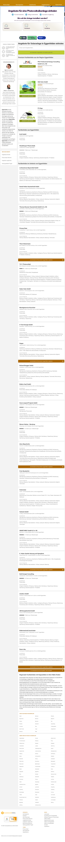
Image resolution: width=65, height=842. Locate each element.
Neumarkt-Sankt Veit (22, 797)
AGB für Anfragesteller (49, 821)
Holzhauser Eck (37, 756)
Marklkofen (37, 776)
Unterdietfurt (21, 745)
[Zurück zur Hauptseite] (11, 813)
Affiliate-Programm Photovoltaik (51, 817)
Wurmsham (53, 794)
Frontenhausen (37, 766)
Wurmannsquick (22, 740)
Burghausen (37, 792)
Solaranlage (38, 698)
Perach (20, 769)
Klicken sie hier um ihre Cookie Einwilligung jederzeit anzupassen (11, 835)
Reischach (21, 758)
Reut (20, 774)
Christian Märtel (38, 702)
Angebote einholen (6, 154)
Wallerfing (52, 789)
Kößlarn (36, 799)
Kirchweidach (53, 799)
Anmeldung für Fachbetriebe (50, 815)
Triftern (20, 794)
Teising (36, 758)
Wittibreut (21, 799)
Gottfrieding (53, 753)
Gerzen (52, 748)
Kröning (52, 792)
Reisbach (36, 743)
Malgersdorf (21, 766)
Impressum (46, 826)
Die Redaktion (26, 814)
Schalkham (37, 797)
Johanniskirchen (38, 751)
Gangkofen (21, 771)
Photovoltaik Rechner (6, 157)
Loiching (52, 779)
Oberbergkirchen (54, 751)
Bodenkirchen (53, 738)
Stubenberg (37, 781)
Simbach (36, 774)
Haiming (36, 753)
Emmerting (37, 761)
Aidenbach (37, 802)
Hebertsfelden (21, 738)
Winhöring (21, 779)
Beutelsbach (53, 761)
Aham (36, 794)
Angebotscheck (46, 4)
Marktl (20, 781)
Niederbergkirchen (38, 748)
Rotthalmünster (53, 781)
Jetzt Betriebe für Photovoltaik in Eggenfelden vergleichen (41, 259)
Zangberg (52, 743)
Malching (52, 771)
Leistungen (46, 814)
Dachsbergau (21, 792)
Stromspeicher (19, 4)
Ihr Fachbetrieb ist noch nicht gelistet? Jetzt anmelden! (41, 670)
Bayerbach (21, 802)
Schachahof (37, 769)
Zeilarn (20, 756)
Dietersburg (21, 776)
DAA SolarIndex (26, 817)
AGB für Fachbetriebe (49, 823)
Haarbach (52, 756)
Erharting (36, 740)
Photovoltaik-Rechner (27, 818)
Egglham (36, 784)
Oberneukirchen (53, 774)
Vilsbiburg (52, 766)
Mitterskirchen (21, 743)
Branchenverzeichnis (27, 823)
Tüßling (36, 779)
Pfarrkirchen (21, 761)
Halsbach (52, 776)
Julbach (36, 745)
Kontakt (46, 824)
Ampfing (52, 784)
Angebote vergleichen (6, 160)
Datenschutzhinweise (49, 820)
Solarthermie (32, 4)
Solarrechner (58, 4)
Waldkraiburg (53, 797)
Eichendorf (37, 789)
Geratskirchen (21, 751)
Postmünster (21, 748)
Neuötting (21, 789)
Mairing (52, 802)
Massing (20, 753)
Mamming (52, 745)
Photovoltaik (6, 4)
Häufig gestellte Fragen (7, 163)
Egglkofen (37, 771)
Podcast (24, 815)
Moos (52, 769)
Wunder (36, 738)
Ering (52, 740)
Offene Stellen (47, 818)
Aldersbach (53, 758)
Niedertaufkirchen (22, 784)
